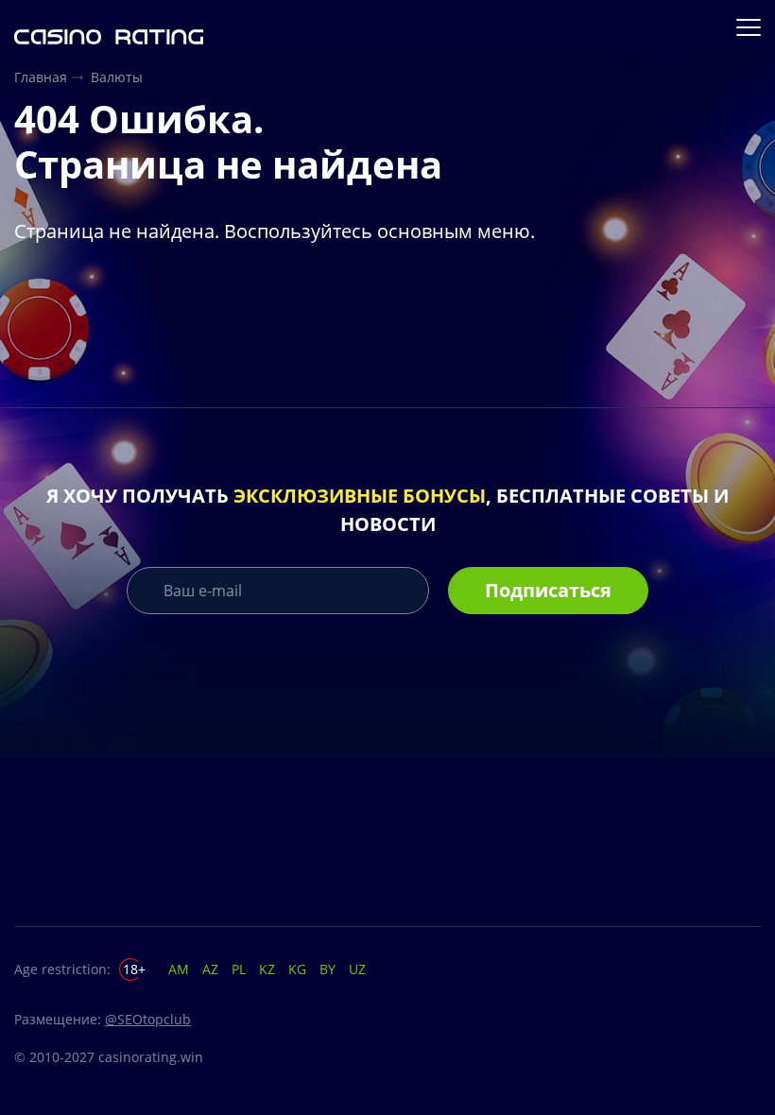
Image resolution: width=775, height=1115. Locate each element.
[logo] (108, 27)
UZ (357, 969)
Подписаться (548, 590)
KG (297, 969)
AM (178, 969)
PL (239, 969)
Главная (40, 77)
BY (327, 969)
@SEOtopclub (148, 1019)
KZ (267, 969)
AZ (210, 969)
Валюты (117, 77)
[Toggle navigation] (751, 27)
